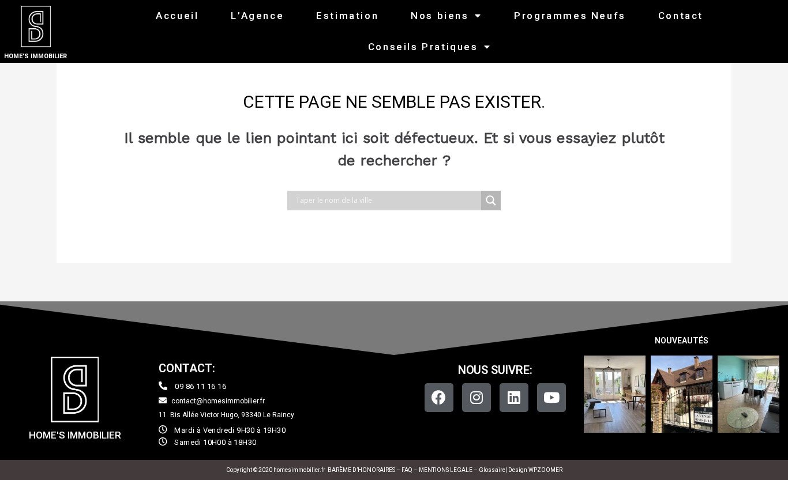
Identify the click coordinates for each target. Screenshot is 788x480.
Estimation (347, 15)
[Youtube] (551, 397)
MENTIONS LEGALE (445, 470)
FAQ (407, 470)
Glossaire (492, 470)
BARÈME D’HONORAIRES (361, 470)
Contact (680, 15)
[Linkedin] (514, 397)
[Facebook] (439, 397)
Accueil (177, 15)
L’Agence (257, 15)
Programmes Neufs (570, 15)
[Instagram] (476, 397)
